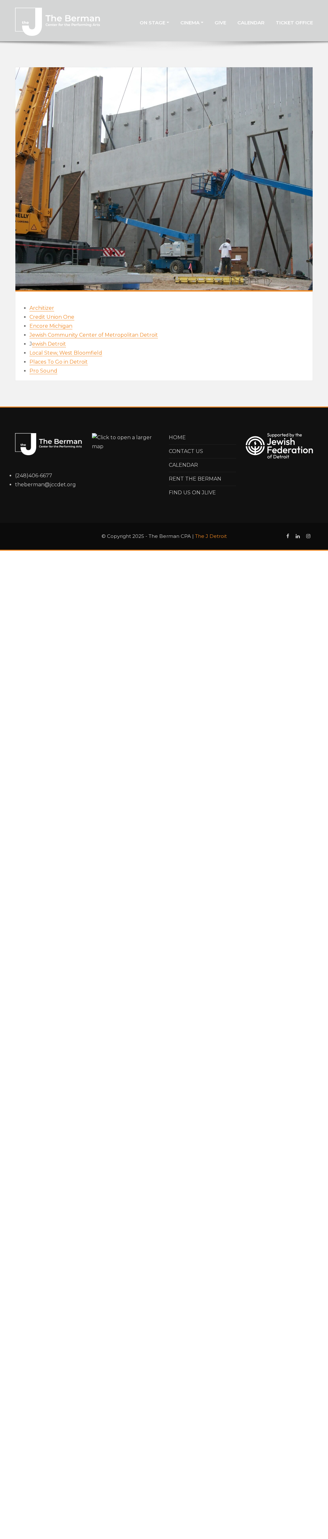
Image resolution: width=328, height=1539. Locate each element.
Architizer (41, 308)
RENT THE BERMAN (195, 479)
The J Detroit (211, 536)
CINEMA (190, 23)
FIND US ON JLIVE (192, 493)
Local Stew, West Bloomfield (65, 353)
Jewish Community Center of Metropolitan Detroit (93, 335)
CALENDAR (251, 23)
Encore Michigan (50, 326)
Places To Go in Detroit (58, 362)
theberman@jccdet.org (45, 484)
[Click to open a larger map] (125, 442)
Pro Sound (43, 371)
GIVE (220, 23)
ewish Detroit (49, 344)
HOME (177, 437)
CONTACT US (186, 451)
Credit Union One (51, 317)
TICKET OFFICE (294, 23)
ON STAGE (153, 23)
